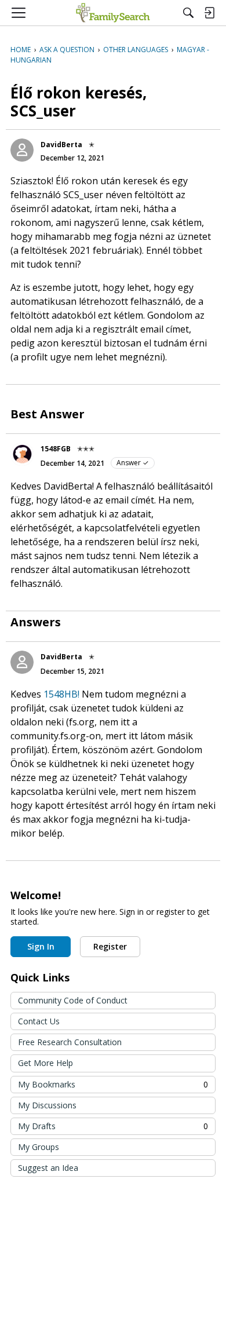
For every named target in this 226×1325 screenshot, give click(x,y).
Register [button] (110, 946)
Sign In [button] (40, 946)
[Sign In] (209, 12)
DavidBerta (61, 144)
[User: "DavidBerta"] (22, 150)
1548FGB (56, 449)
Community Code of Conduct (72, 1000)
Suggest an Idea (48, 1167)
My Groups (38, 1146)
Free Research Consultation (70, 1041)
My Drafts (113, 1125)
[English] (113, 12)
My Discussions (47, 1105)
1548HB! (61, 694)
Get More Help (45, 1062)
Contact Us (39, 1021)
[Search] (188, 12)
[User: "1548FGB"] (22, 454)
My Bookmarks (113, 1084)
